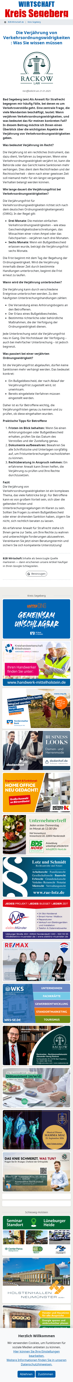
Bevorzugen (38, 573)
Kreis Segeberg (34, 22)
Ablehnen (26, 1374)
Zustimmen (45, 1374)
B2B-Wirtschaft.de (15, 22)
